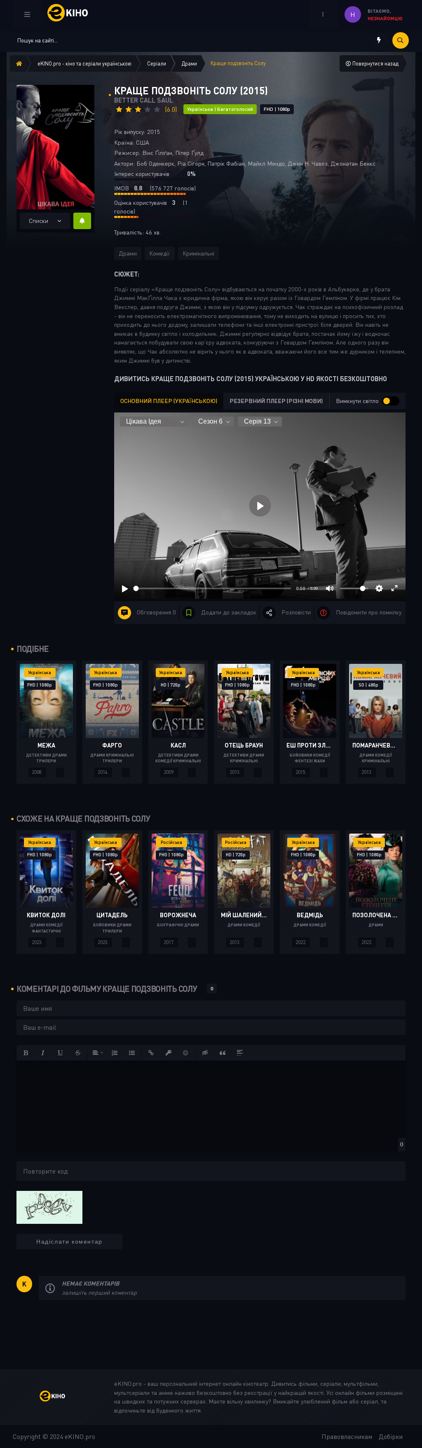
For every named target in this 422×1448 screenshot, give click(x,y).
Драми (128, 253)
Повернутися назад (375, 63)
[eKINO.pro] (58, 1397)
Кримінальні (198, 253)
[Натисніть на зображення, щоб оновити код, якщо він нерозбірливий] (49, 1206)
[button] (26, 1053)
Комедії (159, 253)
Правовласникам (346, 1436)
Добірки (391, 1436)
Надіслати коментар (69, 1241)
